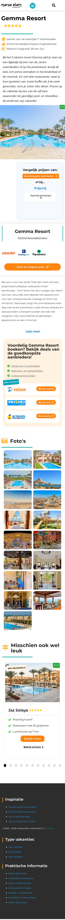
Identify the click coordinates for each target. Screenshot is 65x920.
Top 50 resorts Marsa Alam (22, 807)
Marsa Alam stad (17, 873)
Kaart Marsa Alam (17, 902)
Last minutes (15, 847)
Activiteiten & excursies (21, 878)
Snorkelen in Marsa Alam (22, 897)
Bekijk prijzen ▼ (34, 747)
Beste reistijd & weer (19, 883)
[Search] (53, 5)
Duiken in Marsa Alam (20, 892)
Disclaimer (49, 828)
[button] (33, 6)
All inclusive (14, 852)
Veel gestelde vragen (20, 888)
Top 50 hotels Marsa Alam (22, 811)
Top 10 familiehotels (19, 816)
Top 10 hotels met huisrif (21, 821)
